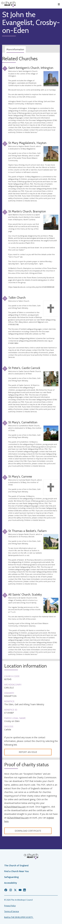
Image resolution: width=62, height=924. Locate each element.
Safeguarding (11, 877)
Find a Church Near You (16, 871)
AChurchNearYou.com (15, 806)
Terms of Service (11, 911)
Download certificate (28, 830)
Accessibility (10, 882)
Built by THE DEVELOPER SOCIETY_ (19, 917)
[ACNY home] (8, 4)
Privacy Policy (10, 905)
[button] (59, 4)
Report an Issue (28, 752)
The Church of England (16, 865)
